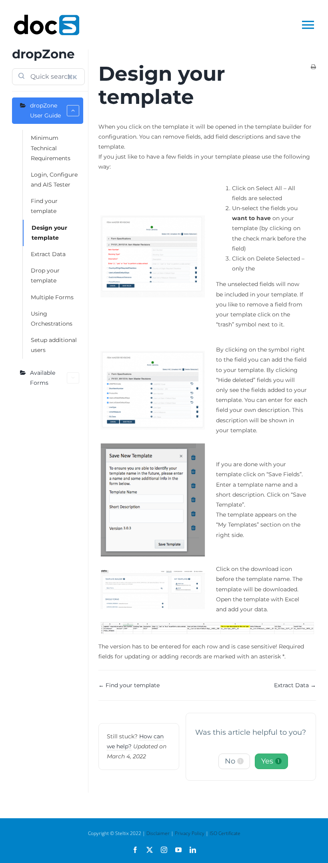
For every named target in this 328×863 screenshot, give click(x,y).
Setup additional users (54, 345)
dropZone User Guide (45, 110)
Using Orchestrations (51, 318)
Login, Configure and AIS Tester (54, 179)
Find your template (44, 206)
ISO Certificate (225, 833)
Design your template (49, 232)
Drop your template (45, 275)
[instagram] (164, 850)
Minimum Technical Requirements (50, 147)
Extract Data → (295, 685)
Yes (270, 761)
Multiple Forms (52, 297)
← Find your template (129, 685)
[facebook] (135, 850)
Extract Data (48, 254)
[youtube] (178, 850)
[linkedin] (193, 850)
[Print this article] (313, 67)
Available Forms (42, 377)
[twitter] (149, 850)
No (233, 761)
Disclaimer (158, 833)
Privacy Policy (189, 833)
